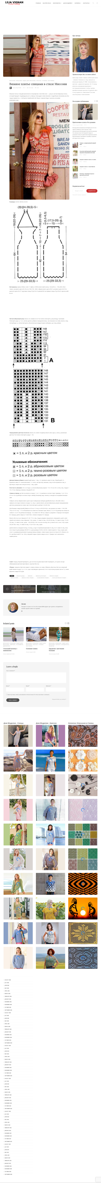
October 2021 (8, 1138)
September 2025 (8, 1010)
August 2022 (8, 1111)
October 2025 (8, 1007)
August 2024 (8, 1045)
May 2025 (7, 1021)
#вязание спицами (54, 575)
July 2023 (7, 1081)
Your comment (10, 670)
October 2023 (8, 1073)
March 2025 (7, 1026)
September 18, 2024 (11, 654)
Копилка (77, 3)
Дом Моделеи (67, 3)
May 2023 (7, 1086)
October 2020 (8, 1171)
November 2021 (8, 1136)
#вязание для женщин (41, 575)
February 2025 (8, 1029)
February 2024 (8, 1062)
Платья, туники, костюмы (45, 80)
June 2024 (7, 1051)
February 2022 (8, 1127)
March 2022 (7, 1125)
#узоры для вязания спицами (59, 577)
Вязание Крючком (47, 585)
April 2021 (7, 1155)
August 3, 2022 (33, 652)
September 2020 (8, 1174)
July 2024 (7, 1048)
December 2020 (8, 1166)
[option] (13, 641)
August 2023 (8, 1078)
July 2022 (7, 1114)
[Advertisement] (50, 18)
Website (48, 686)
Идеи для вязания (29, 80)
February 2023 (8, 1094)
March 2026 (7, 993)
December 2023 (8, 1067)
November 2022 (8, 1103)
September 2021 (8, 1141)
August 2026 (8, 979)
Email (27, 686)
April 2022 (7, 1122)
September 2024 (8, 1042)
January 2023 (8, 1097)
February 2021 (8, 1160)
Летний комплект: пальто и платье (51, 592)
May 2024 (7, 1053)
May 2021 (7, 1152)
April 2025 (7, 1023)
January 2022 (8, 1130)
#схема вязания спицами (43, 577)
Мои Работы (56, 3)
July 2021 (7, 1146)
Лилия (14, 87)
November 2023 (8, 1070)
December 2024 (8, 1034)
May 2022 (7, 1119)
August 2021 (8, 1144)
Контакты (86, 3)
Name (8, 686)
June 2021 (7, 1149)
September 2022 (8, 1108)
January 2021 (8, 1163)
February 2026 (8, 996)
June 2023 (7, 1084)
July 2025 (7, 1015)
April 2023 (7, 1089)
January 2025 (8, 1031)
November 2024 (8, 1037)
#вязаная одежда (20, 575)
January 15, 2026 (55, 654)
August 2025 (8, 1012)
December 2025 (8, 1001)
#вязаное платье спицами (28, 577)
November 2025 (8, 1004)
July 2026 (7, 982)
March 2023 (7, 1092)
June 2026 (7, 985)
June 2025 (7, 1018)
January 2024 (8, 1064)
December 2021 (8, 1133)
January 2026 (8, 999)
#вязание (30, 575)
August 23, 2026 (79, 125)
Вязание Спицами (15, 80)
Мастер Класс (47, 3)
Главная (38, 3)
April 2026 (7, 990)
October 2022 (8, 1105)
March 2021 (7, 1157)
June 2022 (7, 1116)
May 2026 (7, 988)
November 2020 (8, 1168)
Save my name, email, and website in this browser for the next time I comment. (28, 694)
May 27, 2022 (18, 87)
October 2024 (8, 1040)
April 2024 (7, 1056)
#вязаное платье (14, 577)
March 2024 (7, 1059)
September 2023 (8, 1075)
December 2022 (8, 1100)
